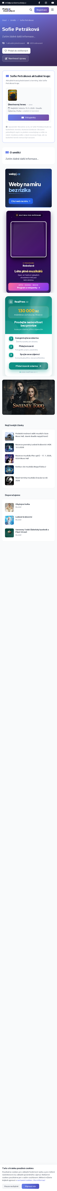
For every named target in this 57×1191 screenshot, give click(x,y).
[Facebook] (39, 3)
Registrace (42, 10)
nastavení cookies (24, 1180)
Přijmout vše (30, 1186)
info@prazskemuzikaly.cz (15, 3)
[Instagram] (46, 3)
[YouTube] (52, 3)
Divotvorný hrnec (17, 104)
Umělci (13, 20)
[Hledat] (30, 10)
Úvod (4, 20)
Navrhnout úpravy (17, 58)
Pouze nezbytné (11, 1186)
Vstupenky (30, 117)
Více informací (39, 1180)
